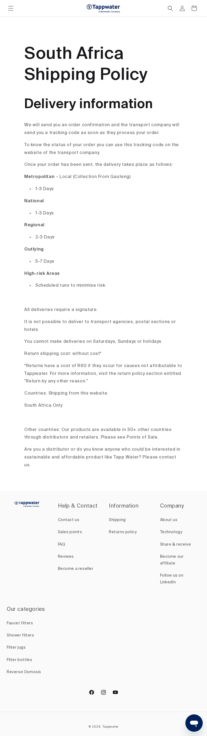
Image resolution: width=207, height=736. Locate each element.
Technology (171, 532)
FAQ (61, 544)
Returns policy (123, 532)
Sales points (70, 532)
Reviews (66, 557)
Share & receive (175, 544)
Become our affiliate (172, 560)
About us (169, 520)
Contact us (69, 520)
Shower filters (20, 635)
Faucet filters (20, 623)
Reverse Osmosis (24, 672)
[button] (11, 8)
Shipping (117, 520)
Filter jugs (16, 647)
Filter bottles (19, 660)
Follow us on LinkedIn (172, 579)
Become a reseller (76, 569)
